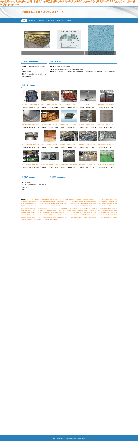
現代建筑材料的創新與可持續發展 (69, 164)
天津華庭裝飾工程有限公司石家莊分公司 (42, 12)
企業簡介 (32, 20)
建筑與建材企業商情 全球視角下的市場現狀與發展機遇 (73, 144)
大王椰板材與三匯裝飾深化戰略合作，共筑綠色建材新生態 (55, 164)
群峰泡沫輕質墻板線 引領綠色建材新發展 (108, 144)
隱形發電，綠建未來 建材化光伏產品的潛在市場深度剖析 (55, 104)
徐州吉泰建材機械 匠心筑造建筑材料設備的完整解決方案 (74, 104)
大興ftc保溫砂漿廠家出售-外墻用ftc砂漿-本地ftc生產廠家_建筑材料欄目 (115, 124)
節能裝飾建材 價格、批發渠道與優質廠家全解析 (72, 124)
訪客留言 (69, 20)
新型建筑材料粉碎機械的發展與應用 (31, 104)
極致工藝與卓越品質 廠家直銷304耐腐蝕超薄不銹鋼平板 (36, 144)
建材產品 (88, 104)
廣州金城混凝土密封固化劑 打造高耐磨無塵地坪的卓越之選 (93, 164)
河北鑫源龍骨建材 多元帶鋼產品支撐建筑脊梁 (90, 124)
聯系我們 (51, 20)
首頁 (24, 20)
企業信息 (60, 20)
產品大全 (41, 20)
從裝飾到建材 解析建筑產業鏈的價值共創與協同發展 (111, 164)
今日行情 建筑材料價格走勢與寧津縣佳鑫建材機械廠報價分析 (37, 164)
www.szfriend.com (29, 189)
